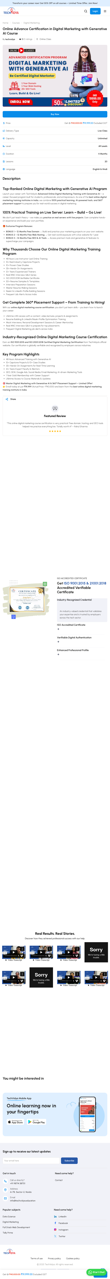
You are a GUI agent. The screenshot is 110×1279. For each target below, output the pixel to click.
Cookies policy (73, 1258)
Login (95, 11)
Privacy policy (54, 1258)
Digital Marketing (32, 23)
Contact (59, 1180)
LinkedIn (63, 1216)
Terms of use (36, 1258)
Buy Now (55, 114)
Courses (16, 23)
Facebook (63, 1223)
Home (5, 23)
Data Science (9, 1216)
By (9, 39)
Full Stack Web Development (16, 1227)
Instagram (63, 1229)
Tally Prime (8, 1232)
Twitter (62, 1236)
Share (13, 399)
